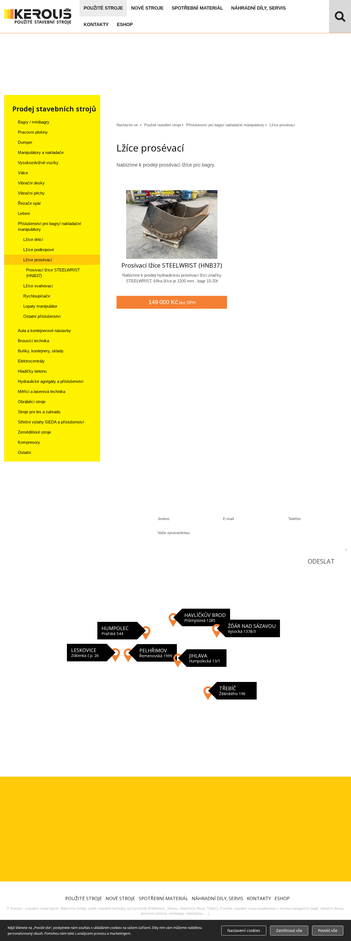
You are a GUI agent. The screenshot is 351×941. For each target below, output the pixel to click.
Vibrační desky (31, 183)
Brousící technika (33, 340)
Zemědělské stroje (34, 432)
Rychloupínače (36, 296)
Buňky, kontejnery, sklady (41, 351)
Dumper (25, 142)
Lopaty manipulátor (40, 306)
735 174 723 (44, 512)
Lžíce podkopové (38, 249)
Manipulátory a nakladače (41, 152)
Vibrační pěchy (31, 193)
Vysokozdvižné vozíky (38, 162)
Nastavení (243, 930)
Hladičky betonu (32, 371)
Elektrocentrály (31, 361)
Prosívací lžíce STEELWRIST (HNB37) (53, 273)
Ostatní (24, 452)
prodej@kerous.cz (50, 535)
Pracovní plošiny (33, 132)
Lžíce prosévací (37, 259)
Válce (23, 172)
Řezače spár (29, 203)
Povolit (327, 930)
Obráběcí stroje (32, 401)
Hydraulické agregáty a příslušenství (50, 381)
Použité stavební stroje (162, 125)
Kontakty (96, 24)
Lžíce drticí (33, 239)
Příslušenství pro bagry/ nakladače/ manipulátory (49, 226)
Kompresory (29, 442)
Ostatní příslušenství (42, 316)
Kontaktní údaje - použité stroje (175, 686)
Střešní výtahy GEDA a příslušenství (51, 422)
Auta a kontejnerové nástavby (44, 330)
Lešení (24, 213)
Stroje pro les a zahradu (39, 411)
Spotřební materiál (197, 8)
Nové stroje (147, 8)
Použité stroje (103, 8)
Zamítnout (289, 930)
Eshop (125, 24)
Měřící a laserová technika (41, 391)
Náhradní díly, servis (258, 8)
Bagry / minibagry (33, 122)
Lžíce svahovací (38, 285)
